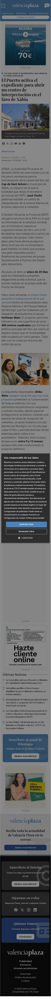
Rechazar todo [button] (26, 531)
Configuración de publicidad (16, 511)
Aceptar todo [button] (26, 524)
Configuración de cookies (14, 518)
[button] (25, 537)
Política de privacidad (35, 518)
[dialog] (25, 498)
